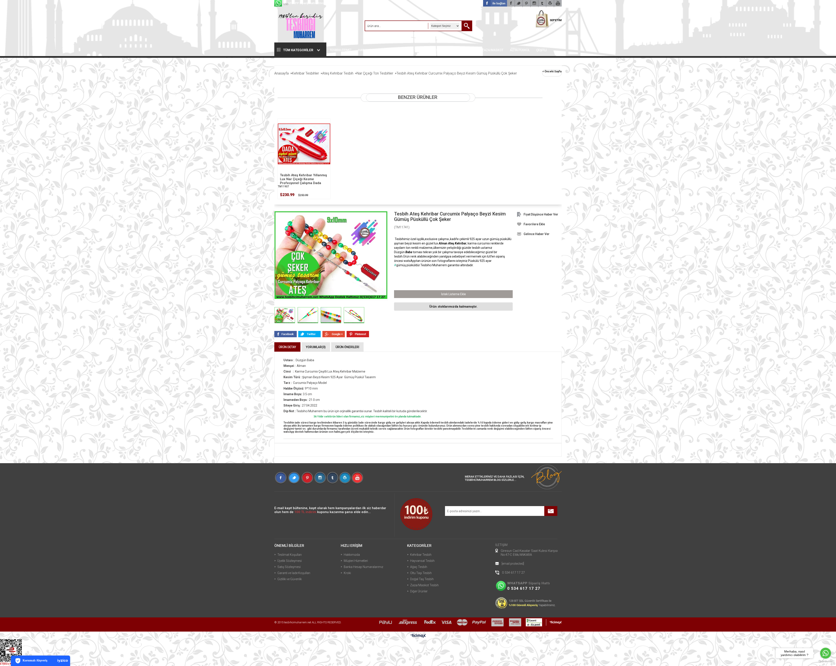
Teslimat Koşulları (289, 554)
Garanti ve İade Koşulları (293, 572)
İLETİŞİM (501, 544)
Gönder (550, 511)
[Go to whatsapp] (825, 653)
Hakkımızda (352, 554)
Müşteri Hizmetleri (356, 560)
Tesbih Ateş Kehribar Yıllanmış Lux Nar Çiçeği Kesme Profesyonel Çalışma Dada (303, 179)
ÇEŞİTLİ (541, 50)
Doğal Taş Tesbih (422, 579)
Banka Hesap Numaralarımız (363, 566)
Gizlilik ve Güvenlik (289, 579)
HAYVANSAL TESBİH (372, 50)
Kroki (347, 572)
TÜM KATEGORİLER (298, 50)
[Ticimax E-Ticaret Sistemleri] (418, 636)
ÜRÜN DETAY (287, 347)
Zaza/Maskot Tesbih (424, 585)
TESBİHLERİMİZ (341, 50)
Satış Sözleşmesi (289, 566)
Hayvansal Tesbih (422, 560)
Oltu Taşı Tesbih (421, 572)
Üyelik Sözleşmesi (289, 560)
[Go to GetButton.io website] (826, 661)
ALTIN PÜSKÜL (520, 50)
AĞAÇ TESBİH (402, 50)
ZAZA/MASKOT (492, 50)
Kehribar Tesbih (420, 554)
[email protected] (513, 563)
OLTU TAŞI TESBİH (430, 50)
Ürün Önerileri (347, 347)
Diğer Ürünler (419, 591)
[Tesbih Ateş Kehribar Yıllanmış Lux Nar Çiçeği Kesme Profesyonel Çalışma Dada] (304, 143)
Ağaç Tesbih (418, 566)
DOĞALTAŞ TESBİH (462, 50)
